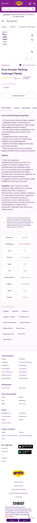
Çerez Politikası (9, 517)
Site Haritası (18, 497)
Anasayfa (4, 27)
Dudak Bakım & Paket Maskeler (27, 27)
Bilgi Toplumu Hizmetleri (18, 489)
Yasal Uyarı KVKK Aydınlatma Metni (18, 493)
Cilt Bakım (12, 27)
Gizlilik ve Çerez (18, 482)
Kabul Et (12, 520)
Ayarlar (24, 520)
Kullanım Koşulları (18, 485)
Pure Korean (6, 65)
